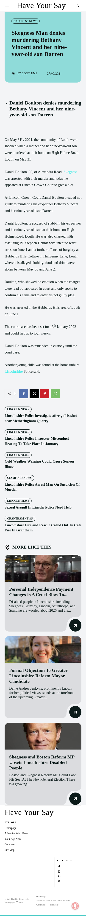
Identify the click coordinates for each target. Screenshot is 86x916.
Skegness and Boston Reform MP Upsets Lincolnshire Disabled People (41, 762)
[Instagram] (59, 871)
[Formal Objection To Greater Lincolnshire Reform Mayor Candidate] (43, 649)
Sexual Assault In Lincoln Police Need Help (38, 507)
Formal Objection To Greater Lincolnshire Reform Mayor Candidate (38, 676)
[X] (34, 393)
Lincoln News (18, 409)
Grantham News (20, 518)
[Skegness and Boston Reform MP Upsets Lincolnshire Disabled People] (43, 736)
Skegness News (25, 21)
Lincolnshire (14, 371)
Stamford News (19, 477)
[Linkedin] (59, 876)
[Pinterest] (44, 393)
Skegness (70, 172)
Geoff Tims (29, 73)
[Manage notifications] (75, 906)
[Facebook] (23, 393)
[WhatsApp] (55, 393)
